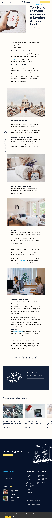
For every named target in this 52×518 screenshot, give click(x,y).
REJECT (13, 516)
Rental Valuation (29, 475)
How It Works (28, 473)
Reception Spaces (21, 260)
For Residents (9, 2)
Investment (14, 2)
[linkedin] (5, 145)
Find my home (8, 455)
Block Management (30, 490)
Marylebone (41, 503)
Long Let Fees (29, 492)
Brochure (28, 479)
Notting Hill (28, 504)
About (43, 473)
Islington (31, 503)
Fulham (27, 503)
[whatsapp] (5, 148)
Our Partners (28, 489)
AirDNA (13, 59)
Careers (43, 475)
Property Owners (3, 2)
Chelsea (42, 500)
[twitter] (5, 142)
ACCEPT (7, 516)
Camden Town (37, 500)
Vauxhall (35, 506)
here (17, 514)
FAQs (43, 479)
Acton (27, 500)
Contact (43, 476)
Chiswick (28, 501)
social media (15, 134)
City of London (33, 501)
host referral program (18, 331)
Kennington (36, 503)
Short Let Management (30, 483)
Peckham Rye (38, 504)
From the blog (6, 486)
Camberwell (31, 500)
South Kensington (29, 506)
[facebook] (5, 139)
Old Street (33, 504)
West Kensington (41, 506)
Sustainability (19, 2)
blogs (22, 132)
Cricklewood (39, 501)
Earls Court (44, 501)
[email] (5, 152)
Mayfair (46, 503)
